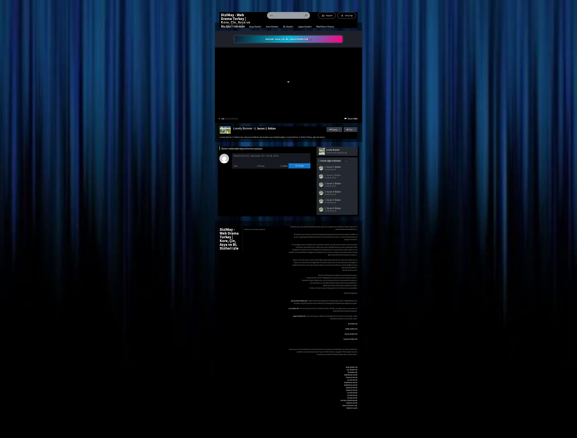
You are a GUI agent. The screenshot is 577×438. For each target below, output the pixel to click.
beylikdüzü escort (351, 375)
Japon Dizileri (304, 26)
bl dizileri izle (352, 324)
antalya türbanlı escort (349, 400)
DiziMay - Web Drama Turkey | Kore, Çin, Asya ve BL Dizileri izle (235, 20)
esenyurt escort (351, 377)
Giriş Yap (349, 15)
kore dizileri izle (351, 367)
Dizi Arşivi (240, 26)
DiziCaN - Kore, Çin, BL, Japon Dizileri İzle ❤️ (288, 39)
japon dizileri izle (299, 316)
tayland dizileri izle (350, 339)
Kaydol (329, 15)
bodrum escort (352, 403)
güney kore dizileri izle (299, 301)
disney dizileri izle (351, 334)
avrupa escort (352, 398)
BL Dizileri (288, 26)
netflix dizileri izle (351, 329)
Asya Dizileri (255, 26)
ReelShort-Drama (325, 26)
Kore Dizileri (272, 26)
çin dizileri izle (293, 308)
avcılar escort (352, 380)
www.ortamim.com (350, 405)
